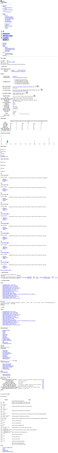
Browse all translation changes (5, 270)
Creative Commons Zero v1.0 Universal (20, 77)
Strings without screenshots (7, 366)
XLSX (56, 277)
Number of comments (6, 339)
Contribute (7, 24)
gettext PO (4, 302)
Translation (5, 43)
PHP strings (18, 275)
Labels (4, 333)
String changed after (6, 374)
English (6, 38)
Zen (24, 70)
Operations (5, 55)
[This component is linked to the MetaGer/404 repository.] (35, 86)
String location (5, 342)
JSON (26, 277)
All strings (13, 70)
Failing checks (7, 50)
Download (14, 100)
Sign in (4, 13)
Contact (4, 449)
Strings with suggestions (7, 363)
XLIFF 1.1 (23, 302)
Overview (4, 44)
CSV (23, 277)
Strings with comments (7, 364)
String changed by (6, 358)
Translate (13, 61)
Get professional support (9, 18)
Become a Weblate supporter (8, 451)
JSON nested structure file (29, 278)
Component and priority (7, 343)
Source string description (7, 353)
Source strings (5, 350)
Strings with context (6, 368)
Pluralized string (5, 367)
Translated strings (14, 71)
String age (4, 336)
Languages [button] (5, 8)
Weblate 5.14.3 (10, 447)
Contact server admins (9, 16)
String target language (7, 357)
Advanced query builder (4, 347)
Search (4, 45)
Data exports (7, 51)
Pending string (5, 356)
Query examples (3, 378)
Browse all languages (9, 9)
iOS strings (37, 278)
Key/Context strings (6, 352)
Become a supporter (8, 25)
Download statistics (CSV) (10, 48)
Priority (4, 332)
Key (3, 341)
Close (2, 445)
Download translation (9, 53)
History (6, 47)
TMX (43, 277)
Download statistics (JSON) (10, 49)
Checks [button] (4, 10)
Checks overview (8, 11)
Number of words (6, 338)
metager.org (15, 76)
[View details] (1, 174)
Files (3, 52)
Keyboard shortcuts (8, 21)
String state (5, 355)
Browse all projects (8, 7)
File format (2, 301)
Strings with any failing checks (8, 365)
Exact (13, 360)
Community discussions (9, 17)
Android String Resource (19, 278)
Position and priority (6, 330)
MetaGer (6, 33)
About (6, 26)
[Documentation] (0, 66)
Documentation (7, 20)
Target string (5, 335)
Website (6, 27)
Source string (5, 334)
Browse (10, 61)
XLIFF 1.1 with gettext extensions (47, 278)
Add (16, 360)
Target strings (5, 351)
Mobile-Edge (8, 36)
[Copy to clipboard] (38, 86)
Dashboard (5, 5)
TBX (40, 277)
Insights (4, 46)
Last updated (5, 337)
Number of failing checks (7, 340)
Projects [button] (4, 6)
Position (4, 331)
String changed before (7, 375)
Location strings (5, 354)
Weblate (3, 1)
